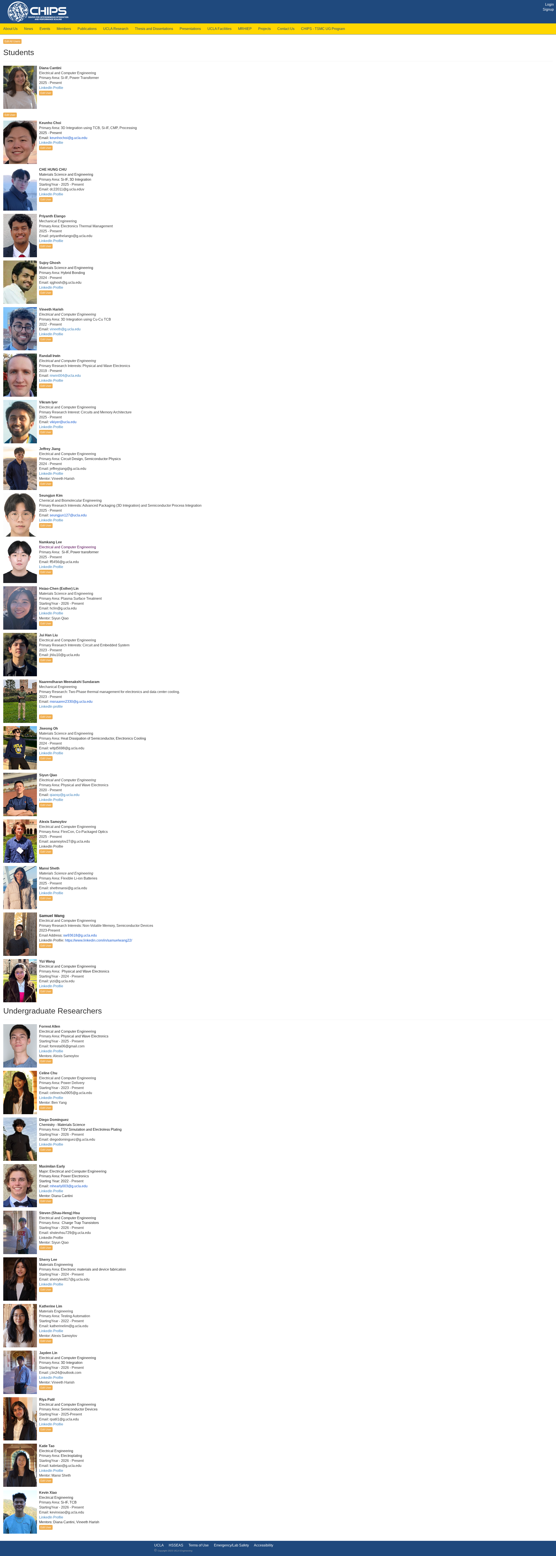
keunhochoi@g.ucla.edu (68, 138)
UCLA (159, 1545)
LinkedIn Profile (51, 88)
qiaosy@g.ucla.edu (64, 795)
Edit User (45, 93)
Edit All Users (12, 41)
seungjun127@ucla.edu (68, 515)
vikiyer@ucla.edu (63, 422)
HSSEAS (176, 1545)
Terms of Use (199, 1545)
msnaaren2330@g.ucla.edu (71, 701)
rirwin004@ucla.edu (65, 375)
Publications (87, 29)
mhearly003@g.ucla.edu (69, 1186)
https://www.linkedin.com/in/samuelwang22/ (98, 940)
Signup (548, 9)
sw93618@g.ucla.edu (80, 935)
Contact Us (286, 29)
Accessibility (263, 1545)
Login (549, 4)
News (28, 29)
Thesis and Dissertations (154, 29)
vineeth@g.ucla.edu (65, 329)
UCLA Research (115, 29)
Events (45, 29)
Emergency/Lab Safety (231, 1545)
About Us (10, 29)
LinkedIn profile (51, 706)
